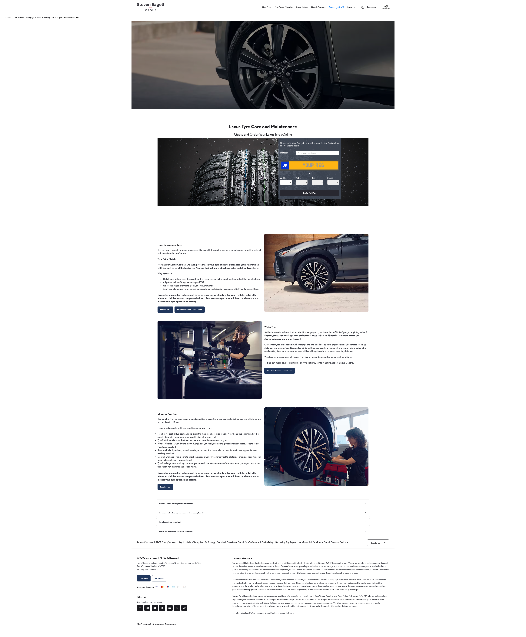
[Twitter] (162, 608)
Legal (181, 542)
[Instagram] (147, 608)
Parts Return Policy (321, 542)
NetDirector (143, 624)
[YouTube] (155, 608)
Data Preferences (252, 542)
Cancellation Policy (235, 542)
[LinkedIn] (170, 608)
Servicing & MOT (49, 17)
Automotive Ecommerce (164, 624)
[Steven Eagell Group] (150, 7)
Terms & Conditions (145, 542)
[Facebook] (140, 608)
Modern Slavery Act (194, 542)
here (292, 612)
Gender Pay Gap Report (285, 542)
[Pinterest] (177, 608)
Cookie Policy (267, 542)
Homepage (30, 17)
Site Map (221, 542)
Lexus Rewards (304, 542)
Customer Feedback (339, 542)
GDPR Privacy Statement (166, 542)
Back (9, 17)
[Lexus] (386, 7)
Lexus (38, 17)
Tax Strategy (210, 542)
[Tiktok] (184, 608)
